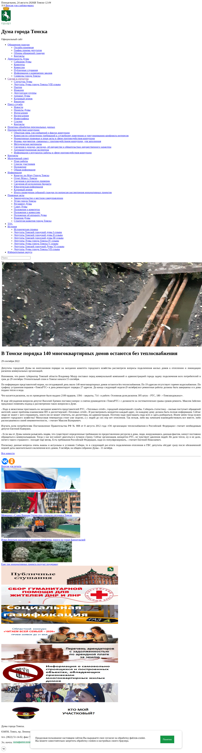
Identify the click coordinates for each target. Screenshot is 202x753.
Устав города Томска (25, 201)
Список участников (24, 164)
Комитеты (19, 64)
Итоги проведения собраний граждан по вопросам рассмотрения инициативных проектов (63, 192)
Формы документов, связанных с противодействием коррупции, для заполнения (57, 141)
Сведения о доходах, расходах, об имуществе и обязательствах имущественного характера (62, 147)
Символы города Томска (27, 76)
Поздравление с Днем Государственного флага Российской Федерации (39, 490)
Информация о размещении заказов (33, 73)
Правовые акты (16, 195)
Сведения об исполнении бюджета (32, 184)
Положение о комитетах (27, 209)
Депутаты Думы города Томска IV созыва (36, 240)
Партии (18, 87)
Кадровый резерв (23, 98)
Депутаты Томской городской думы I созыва (38, 232)
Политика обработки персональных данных (31, 127)
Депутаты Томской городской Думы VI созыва (39, 246)
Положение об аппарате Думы (30, 215)
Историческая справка (26, 229)
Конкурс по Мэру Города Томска (31, 175)
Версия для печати (11, 466)
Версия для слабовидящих (20, 5)
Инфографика (21, 118)
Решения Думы (22, 218)
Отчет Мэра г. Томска (25, 178)
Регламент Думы (23, 203)
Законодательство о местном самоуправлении (38, 198)
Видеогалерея (21, 115)
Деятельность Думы (18, 58)
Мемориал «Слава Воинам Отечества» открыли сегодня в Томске (36, 515)
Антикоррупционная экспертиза (31, 149)
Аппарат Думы (22, 95)
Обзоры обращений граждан (29, 53)
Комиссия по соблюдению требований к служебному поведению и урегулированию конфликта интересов (71, 135)
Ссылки (18, 121)
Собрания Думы (22, 61)
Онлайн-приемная (24, 47)
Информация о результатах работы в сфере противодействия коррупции (53, 152)
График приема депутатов (28, 50)
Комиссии (19, 67)
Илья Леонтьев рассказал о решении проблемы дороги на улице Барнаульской (43, 539)
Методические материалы (28, 144)
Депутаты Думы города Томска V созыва (36, 243)
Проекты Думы (22, 110)
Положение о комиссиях (27, 212)
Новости (18, 107)
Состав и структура (18, 78)
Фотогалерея (21, 112)
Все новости (8, 453)
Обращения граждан (19, 44)
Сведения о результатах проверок (32, 181)
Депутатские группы (25, 93)
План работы (21, 161)
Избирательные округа (20, 252)
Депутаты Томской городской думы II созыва (38, 235)
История (12, 226)
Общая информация (24, 169)
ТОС (10, 223)
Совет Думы (20, 206)
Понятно (167, 739)
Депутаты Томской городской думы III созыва (38, 238)
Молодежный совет (18, 158)
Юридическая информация (28, 186)
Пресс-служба (15, 104)
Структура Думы (23, 81)
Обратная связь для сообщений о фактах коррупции (42, 132)
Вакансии (19, 101)
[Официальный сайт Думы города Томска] (6, 23)
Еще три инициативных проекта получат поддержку (29, 564)
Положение (20, 167)
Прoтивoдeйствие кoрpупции (23, 130)
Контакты (19, 56)
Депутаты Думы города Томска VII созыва (37, 249)
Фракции (19, 90)
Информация (15, 172)
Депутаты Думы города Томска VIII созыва (37, 84)
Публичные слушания (26, 70)
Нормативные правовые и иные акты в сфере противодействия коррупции (54, 138)
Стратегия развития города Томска (32, 221)
